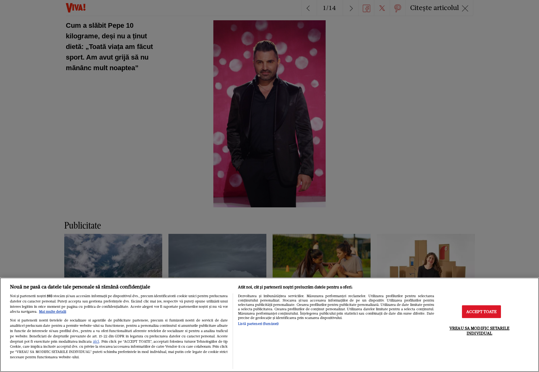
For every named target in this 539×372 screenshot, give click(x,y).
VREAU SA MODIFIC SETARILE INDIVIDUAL (479, 331)
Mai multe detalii (52, 311)
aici (96, 341)
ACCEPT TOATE (481, 311)
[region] (269, 325)
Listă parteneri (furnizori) (258, 323)
